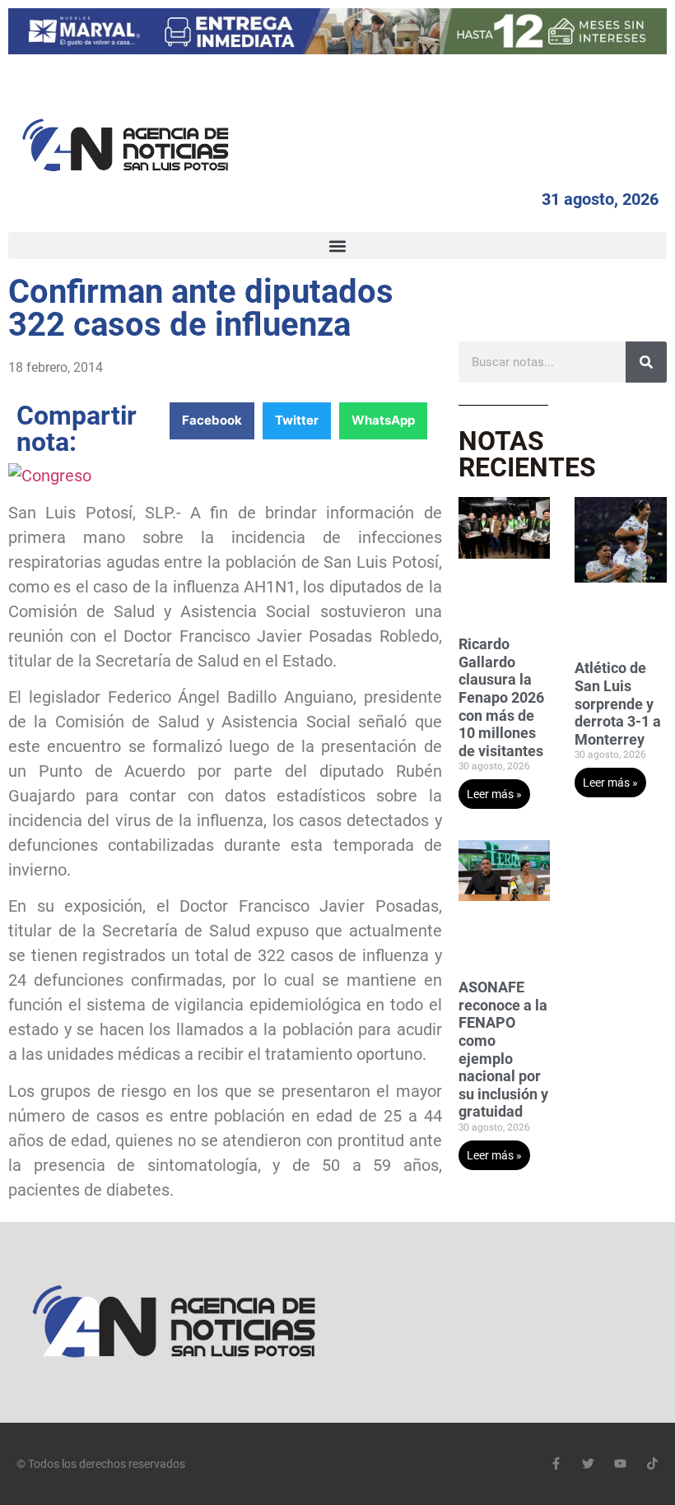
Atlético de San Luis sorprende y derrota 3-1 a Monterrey (618, 703)
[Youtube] (620, 1463)
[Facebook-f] (556, 1463)
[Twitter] (588, 1463)
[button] (337, 245)
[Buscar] (646, 362)
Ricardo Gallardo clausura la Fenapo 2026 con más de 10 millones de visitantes (501, 697)
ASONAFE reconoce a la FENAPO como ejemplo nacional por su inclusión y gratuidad (503, 1049)
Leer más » (494, 794)
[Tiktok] (652, 1463)
